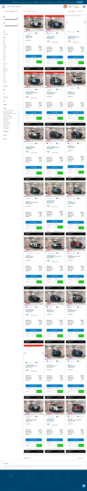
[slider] (4, 19)
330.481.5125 (16, 2)
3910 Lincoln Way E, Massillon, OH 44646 (66, 2)
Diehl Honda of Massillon (28, 68)
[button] (42, 24)
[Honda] (3, 6)
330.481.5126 (38, 2)
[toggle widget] (84, 486)
